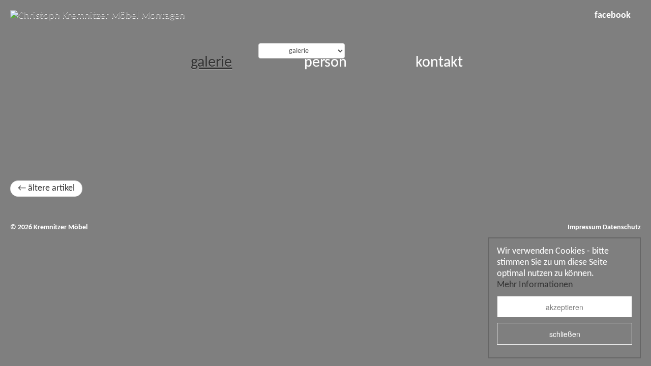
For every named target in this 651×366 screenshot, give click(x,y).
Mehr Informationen (535, 285)
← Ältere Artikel (46, 188)
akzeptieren (564, 307)
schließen (564, 334)
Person (325, 63)
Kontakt (439, 63)
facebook (613, 15)
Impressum (584, 227)
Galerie (211, 63)
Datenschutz (622, 227)
